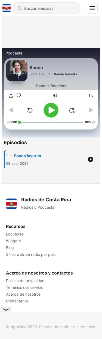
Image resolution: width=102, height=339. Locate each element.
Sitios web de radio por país (30, 254)
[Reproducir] (51, 110)
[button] (55, 95)
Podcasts (13, 53)
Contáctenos (17, 301)
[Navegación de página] (92, 8)
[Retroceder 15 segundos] (29, 110)
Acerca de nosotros (23, 294)
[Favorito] (19, 95)
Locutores (15, 234)
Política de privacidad (25, 280)
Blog (10, 247)
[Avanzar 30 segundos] (72, 110)
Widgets (13, 240)
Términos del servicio (24, 287)
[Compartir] (11, 95)
